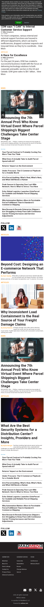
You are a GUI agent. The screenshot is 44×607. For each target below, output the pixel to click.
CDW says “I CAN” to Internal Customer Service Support (18, 28)
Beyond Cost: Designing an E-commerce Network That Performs (22, 268)
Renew (19, 566)
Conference (34, 561)
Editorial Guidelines (8, 575)
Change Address (22, 569)
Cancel (19, 572)
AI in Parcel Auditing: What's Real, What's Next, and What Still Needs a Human (22, 178)
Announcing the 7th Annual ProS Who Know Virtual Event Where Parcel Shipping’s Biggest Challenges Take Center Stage (22, 128)
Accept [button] (18, 22)
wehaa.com (24, 603)
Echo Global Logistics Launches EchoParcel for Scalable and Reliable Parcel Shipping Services (20, 193)
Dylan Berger (8, 445)
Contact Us (5, 569)
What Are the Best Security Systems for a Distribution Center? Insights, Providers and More (19, 434)
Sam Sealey (7, 276)
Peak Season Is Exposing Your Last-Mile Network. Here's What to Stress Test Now (20, 185)
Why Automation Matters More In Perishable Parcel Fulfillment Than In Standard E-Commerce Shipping (21, 202)
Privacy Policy (6, 572)
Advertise (5, 561)
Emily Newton (8, 328)
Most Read (3, 149)
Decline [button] (26, 22)
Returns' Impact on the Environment (17, 166)
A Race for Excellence (14, 55)
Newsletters (20, 563)
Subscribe (20, 561)
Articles (4, 52)
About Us (5, 563)
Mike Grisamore (8, 32)
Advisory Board (35, 563)
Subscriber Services (22, 557)
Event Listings (6, 566)
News (3, 88)
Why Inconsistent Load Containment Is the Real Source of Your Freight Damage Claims (20, 318)
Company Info (5, 557)
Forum (32, 557)
